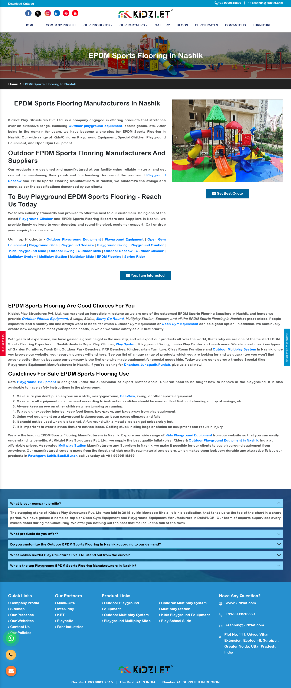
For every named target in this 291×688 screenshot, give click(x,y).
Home (29, 25)
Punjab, (164, 364)
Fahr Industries (69, 627)
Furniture (262, 25)
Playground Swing (112, 245)
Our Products (97, 25)
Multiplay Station (53, 256)
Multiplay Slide (82, 256)
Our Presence (21, 615)
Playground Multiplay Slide (127, 621)
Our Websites (21, 621)
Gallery (162, 25)
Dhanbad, (132, 364)
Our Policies (20, 633)
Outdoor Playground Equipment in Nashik (223, 440)
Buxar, (72, 455)
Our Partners (133, 25)
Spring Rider (134, 256)
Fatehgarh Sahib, (42, 455)
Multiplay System (22, 256)
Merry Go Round (110, 318)
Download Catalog (21, 3)
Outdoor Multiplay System (234, 349)
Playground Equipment (124, 239)
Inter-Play (65, 609)
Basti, (62, 455)
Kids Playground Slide (27, 251)
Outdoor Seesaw (118, 251)
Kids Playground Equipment (189, 435)
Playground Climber (36, 219)
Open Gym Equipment (180, 324)
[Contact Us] (11, 653)
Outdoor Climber (150, 251)
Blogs (182, 25)
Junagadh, (149, 364)
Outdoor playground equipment (95, 126)
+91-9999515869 (229, 2)
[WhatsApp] (11, 638)
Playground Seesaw (77, 245)
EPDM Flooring (109, 256)
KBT (60, 615)
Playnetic (64, 621)
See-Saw (127, 396)
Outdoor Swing (62, 251)
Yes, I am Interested (147, 275)
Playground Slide (43, 245)
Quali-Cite (65, 603)
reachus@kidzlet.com (267, 2)
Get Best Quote (229, 193)
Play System (126, 344)
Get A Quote (2, 343)
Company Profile (61, 25)
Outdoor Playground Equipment (73, 239)
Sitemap (17, 609)
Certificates (206, 25)
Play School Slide (175, 621)
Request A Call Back (287, 347)
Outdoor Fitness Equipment (45, 318)
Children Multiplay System (183, 603)
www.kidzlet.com (241, 603)
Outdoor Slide (89, 251)
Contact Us (235, 25)
